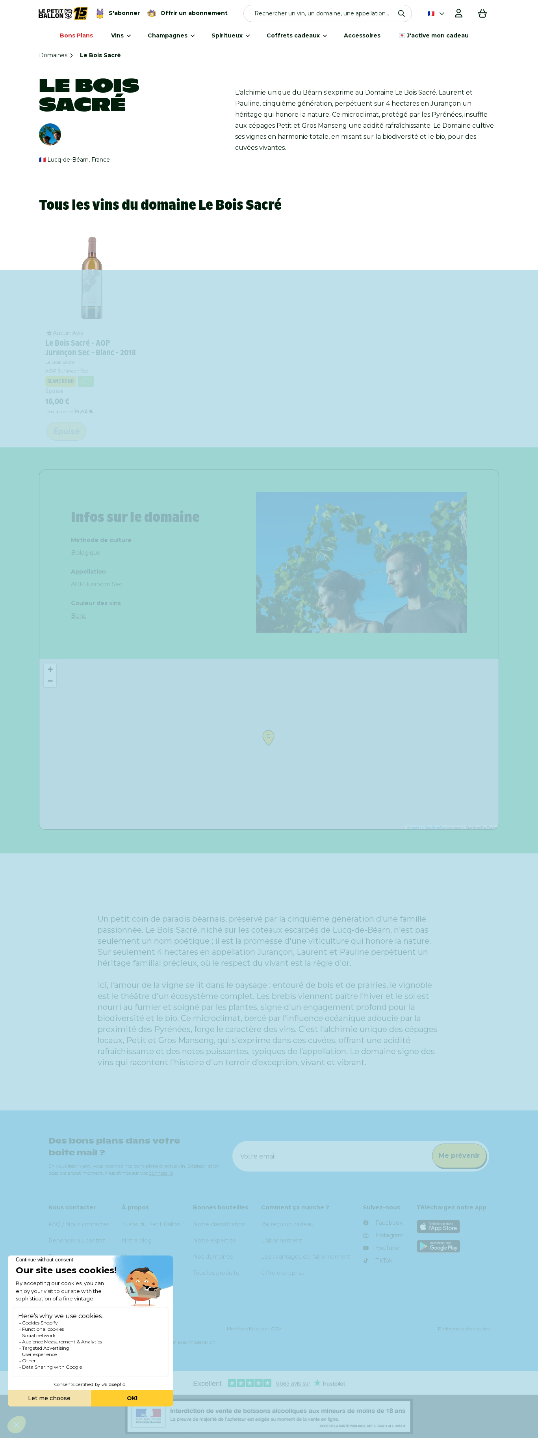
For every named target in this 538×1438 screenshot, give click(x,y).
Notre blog (137, 1240)
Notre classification (219, 1224)
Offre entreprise (283, 1272)
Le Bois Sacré (59, 362)
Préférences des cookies (464, 1329)
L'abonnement (281, 1240)
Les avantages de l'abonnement (305, 1256)
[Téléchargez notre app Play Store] (453, 1246)
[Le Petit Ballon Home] (63, 13)
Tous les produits (216, 1272)
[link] (92, 276)
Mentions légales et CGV (254, 1329)
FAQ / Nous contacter (78, 1224)
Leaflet (414, 827)
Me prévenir (459, 1155)
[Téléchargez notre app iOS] (453, 1226)
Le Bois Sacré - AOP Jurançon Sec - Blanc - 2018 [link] (90, 347)
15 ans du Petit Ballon (151, 1224)
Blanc (78, 615)
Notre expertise (214, 1240)
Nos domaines (213, 1256)
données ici (161, 1173)
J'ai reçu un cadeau (287, 1224)
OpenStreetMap (435, 827)
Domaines (53, 55)
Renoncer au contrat (76, 1240)
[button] (327, 13)
